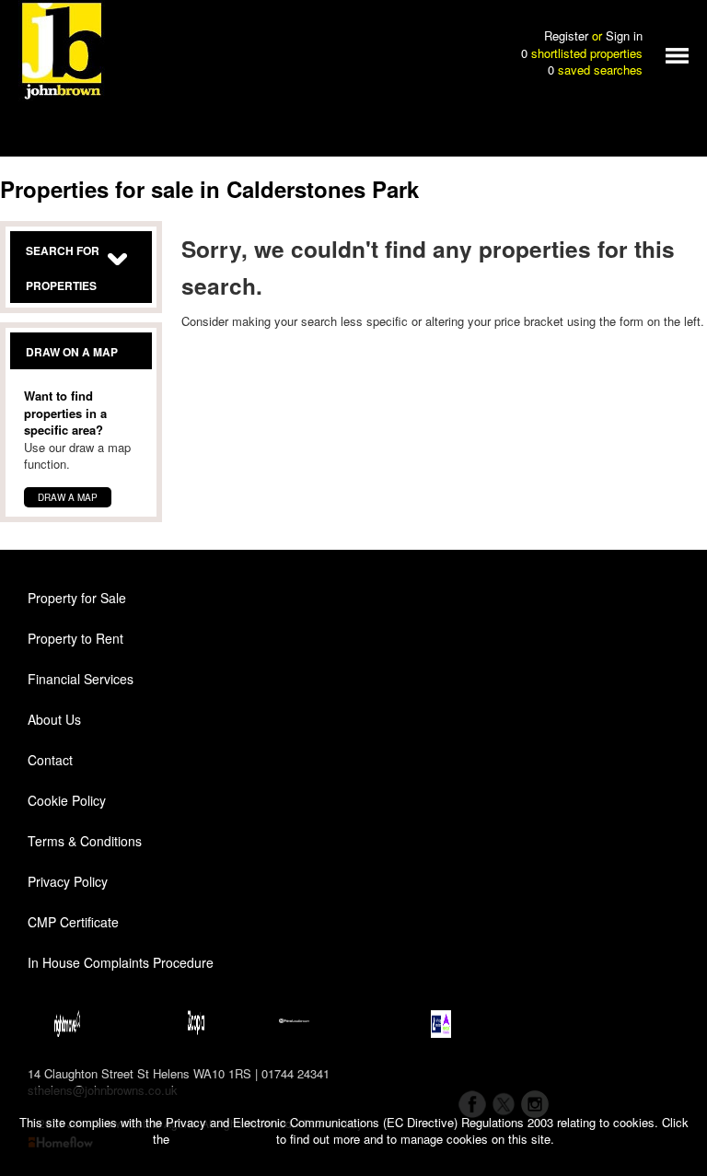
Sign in (624, 35)
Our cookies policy (224, 1138)
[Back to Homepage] (677, 54)
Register (566, 35)
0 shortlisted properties (582, 53)
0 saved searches (595, 70)
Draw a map (68, 497)
